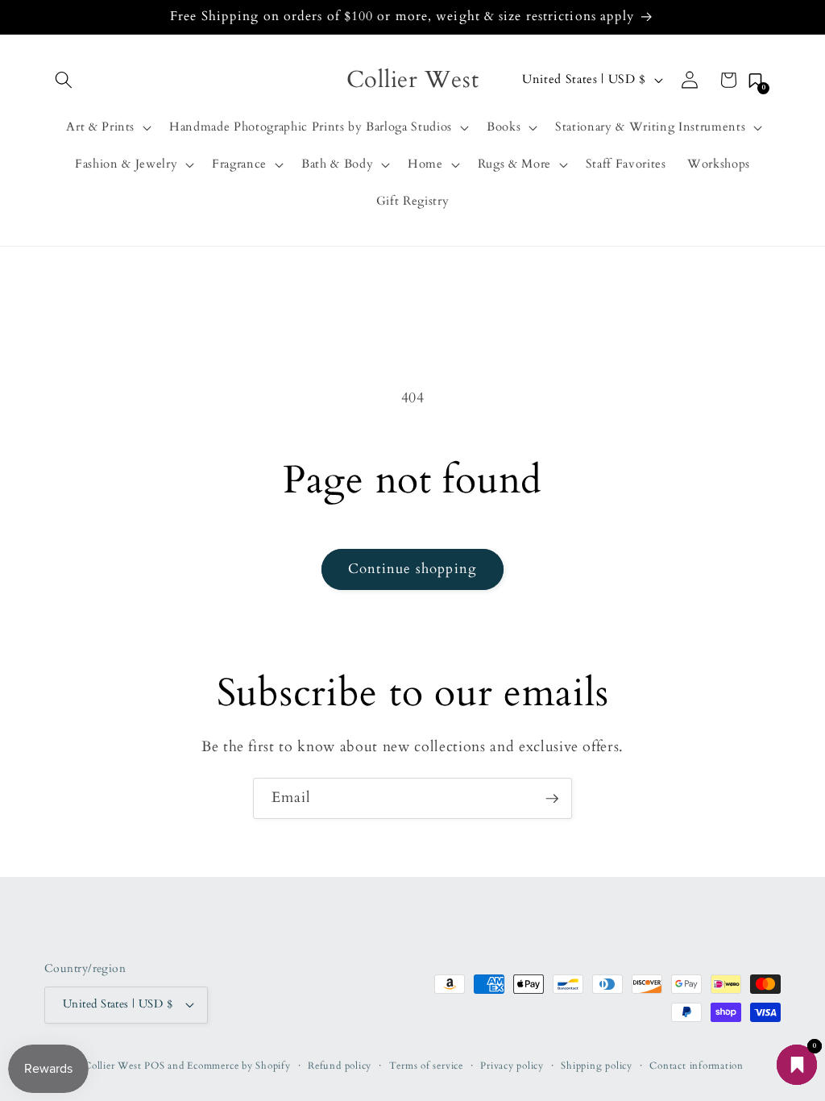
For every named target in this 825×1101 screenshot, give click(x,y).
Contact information (696, 1065)
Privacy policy (512, 1065)
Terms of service (426, 1065)
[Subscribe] (552, 799)
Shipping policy (596, 1065)
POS (154, 1065)
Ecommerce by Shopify (238, 1065)
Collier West (112, 1065)
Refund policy (339, 1065)
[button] (63, 79)
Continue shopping (412, 569)
